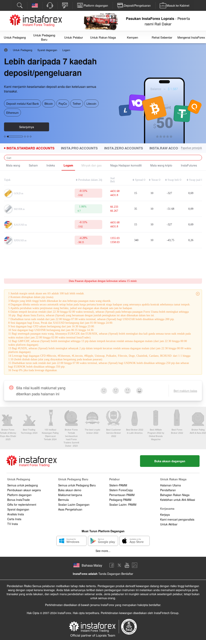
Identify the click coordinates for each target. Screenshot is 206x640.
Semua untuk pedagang (22, 485)
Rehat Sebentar (162, 37)
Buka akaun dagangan (169, 461)
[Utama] (6, 50)
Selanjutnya (26, 127)
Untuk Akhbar (168, 524)
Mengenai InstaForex (191, 37)
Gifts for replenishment (21, 504)
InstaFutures (189, 165)
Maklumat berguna (70, 495)
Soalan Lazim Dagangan (74, 504)
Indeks (50, 165)
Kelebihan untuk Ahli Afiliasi (177, 500)
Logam (68, 165)
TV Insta (12, 524)
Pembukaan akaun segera (24, 490)
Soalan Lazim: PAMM (122, 504)
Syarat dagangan (47, 50)
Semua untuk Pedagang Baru (77, 485)
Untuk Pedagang (15, 37)
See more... (103, 551)
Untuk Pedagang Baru (44, 37)
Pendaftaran (168, 490)
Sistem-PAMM (118, 485)
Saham (33, 165)
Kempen (132, 37)
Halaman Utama (170, 485)
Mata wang (13, 165)
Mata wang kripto (161, 165)
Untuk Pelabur (73, 37)
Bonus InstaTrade (18, 500)
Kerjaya (165, 515)
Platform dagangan (19, 495)
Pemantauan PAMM (122, 495)
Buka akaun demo (69, 490)
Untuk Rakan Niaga (103, 37)
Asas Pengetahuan (70, 509)
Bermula (63, 500)
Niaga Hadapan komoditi (126, 165)
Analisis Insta (15, 514)
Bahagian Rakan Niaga (175, 495)
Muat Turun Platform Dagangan (103, 531)
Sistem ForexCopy (121, 490)
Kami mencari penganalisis (177, 519)
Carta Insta (14, 519)
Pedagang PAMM (120, 500)
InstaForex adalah (85, 574)
